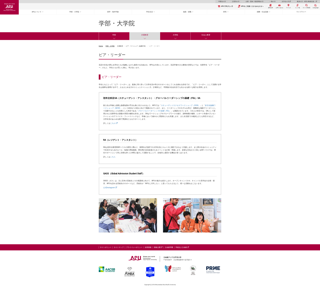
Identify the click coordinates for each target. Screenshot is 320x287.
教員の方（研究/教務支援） (306, 1)
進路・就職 (187, 12)
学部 (114, 35)
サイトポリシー (105, 247)
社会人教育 (206, 35)
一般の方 (273, 1)
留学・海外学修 (113, 12)
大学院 (175, 35)
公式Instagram (109, 188)
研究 (224, 12)
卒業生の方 (222, 1)
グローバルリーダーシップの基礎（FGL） (154, 111)
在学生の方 (285, 1)
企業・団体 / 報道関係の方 (255, 1)
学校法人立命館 (181, 247)
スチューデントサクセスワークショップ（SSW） (180, 105)
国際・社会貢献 (262, 12)
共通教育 (144, 35)
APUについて (36, 12)
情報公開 (157, 247)
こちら (113, 123)
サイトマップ (119, 247)
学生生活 (149, 12)
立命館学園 (169, 247)
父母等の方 (236, 1)
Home (101, 46)
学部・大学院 (74, 12)
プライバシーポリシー (134, 247)
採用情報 (148, 247)
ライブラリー (301, 12)
